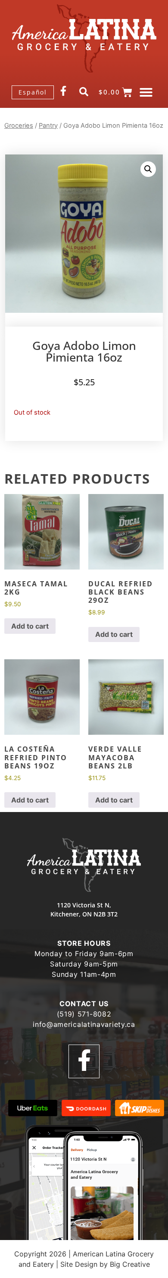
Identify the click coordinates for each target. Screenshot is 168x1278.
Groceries (18, 125)
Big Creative (130, 1264)
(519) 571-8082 (84, 1014)
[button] (146, 92)
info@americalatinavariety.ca (84, 1024)
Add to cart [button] (30, 626)
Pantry (48, 125)
